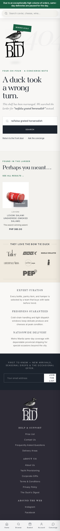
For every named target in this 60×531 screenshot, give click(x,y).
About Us (30, 465)
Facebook (30, 512)
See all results (13, 176)
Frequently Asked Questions (30, 445)
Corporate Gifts (30, 476)
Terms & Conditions (30, 481)
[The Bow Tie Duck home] (30, 408)
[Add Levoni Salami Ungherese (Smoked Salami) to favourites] (24, 186)
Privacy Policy (30, 487)
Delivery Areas (30, 450)
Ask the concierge (36, 138)
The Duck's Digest (30, 492)
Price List (30, 434)
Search (30, 129)
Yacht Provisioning (30, 470)
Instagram (30, 507)
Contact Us (30, 439)
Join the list (52, 378)
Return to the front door (13, 138)
